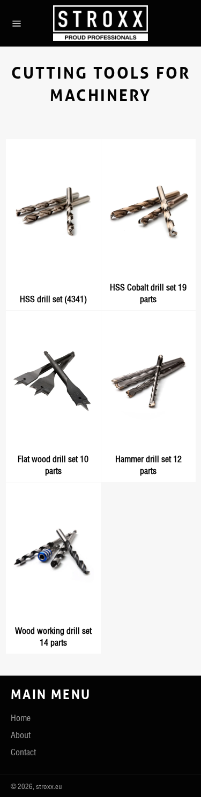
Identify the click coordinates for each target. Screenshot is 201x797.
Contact (23, 752)
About (21, 735)
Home (21, 717)
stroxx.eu (49, 786)
